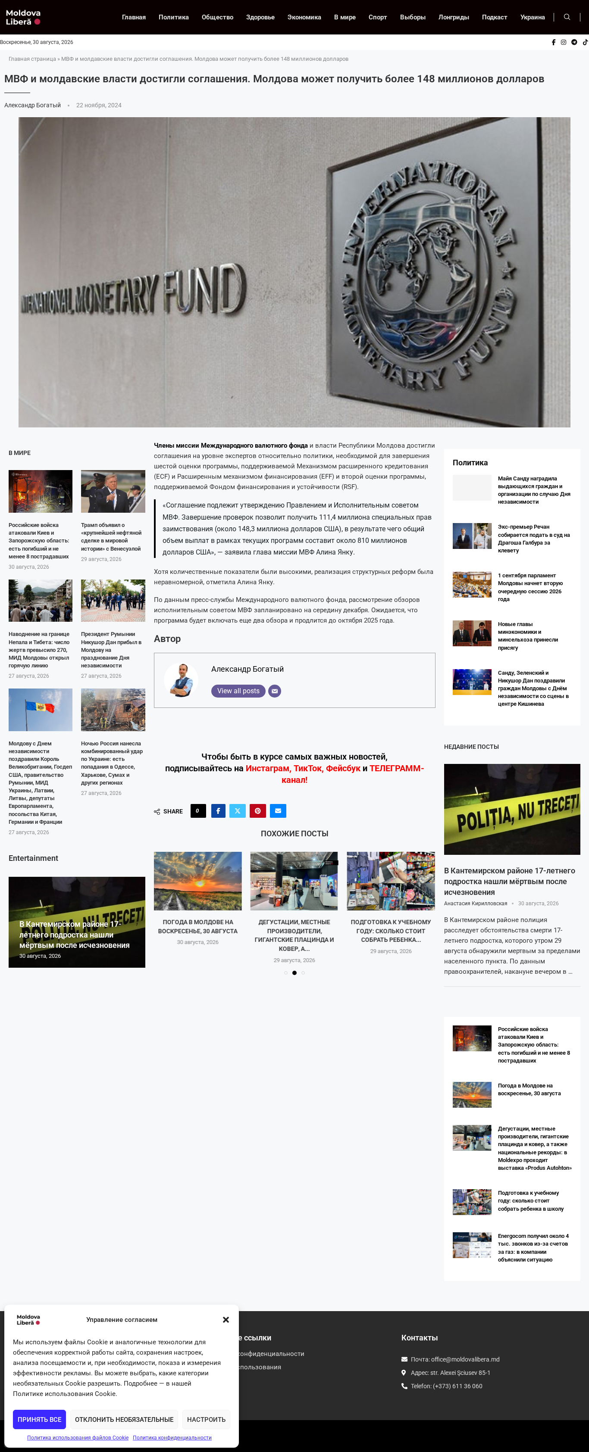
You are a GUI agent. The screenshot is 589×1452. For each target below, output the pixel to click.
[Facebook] (553, 42)
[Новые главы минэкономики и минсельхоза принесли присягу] (472, 633)
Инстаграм (267, 768)
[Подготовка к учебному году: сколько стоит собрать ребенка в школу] (391, 881)
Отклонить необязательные (124, 1420)
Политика (174, 17)
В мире (345, 17)
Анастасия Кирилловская (476, 903)
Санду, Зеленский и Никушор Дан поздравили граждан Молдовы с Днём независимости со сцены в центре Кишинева (533, 688)
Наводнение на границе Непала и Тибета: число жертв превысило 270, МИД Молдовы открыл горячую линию (39, 650)
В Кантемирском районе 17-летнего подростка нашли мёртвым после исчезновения (74, 934)
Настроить (206, 1420)
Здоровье (260, 17)
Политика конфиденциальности (172, 1438)
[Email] (274, 691)
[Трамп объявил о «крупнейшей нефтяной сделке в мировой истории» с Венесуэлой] (113, 491)
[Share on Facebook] (218, 811)
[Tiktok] (585, 42)
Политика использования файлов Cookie (77, 1438)
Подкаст (495, 17)
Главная (134, 17)
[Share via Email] (278, 811)
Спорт (378, 17)
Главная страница (32, 59)
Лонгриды (454, 17)
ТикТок (308, 768)
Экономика (304, 17)
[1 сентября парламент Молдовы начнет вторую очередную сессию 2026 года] (472, 585)
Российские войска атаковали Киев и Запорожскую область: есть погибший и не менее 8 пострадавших (39, 541)
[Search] (567, 17)
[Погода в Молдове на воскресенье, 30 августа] (197, 881)
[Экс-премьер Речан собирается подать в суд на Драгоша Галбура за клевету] (472, 536)
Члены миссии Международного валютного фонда (232, 445)
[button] (226, 1319)
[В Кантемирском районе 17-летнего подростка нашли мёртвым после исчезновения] (512, 809)
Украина (532, 17)
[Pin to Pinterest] (258, 811)
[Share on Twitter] (237, 811)
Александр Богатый (33, 105)
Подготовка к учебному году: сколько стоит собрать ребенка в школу (531, 1201)
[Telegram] (574, 42)
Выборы (413, 17)
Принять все (39, 1420)
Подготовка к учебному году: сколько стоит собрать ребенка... (391, 931)
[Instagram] (564, 42)
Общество (217, 17)
